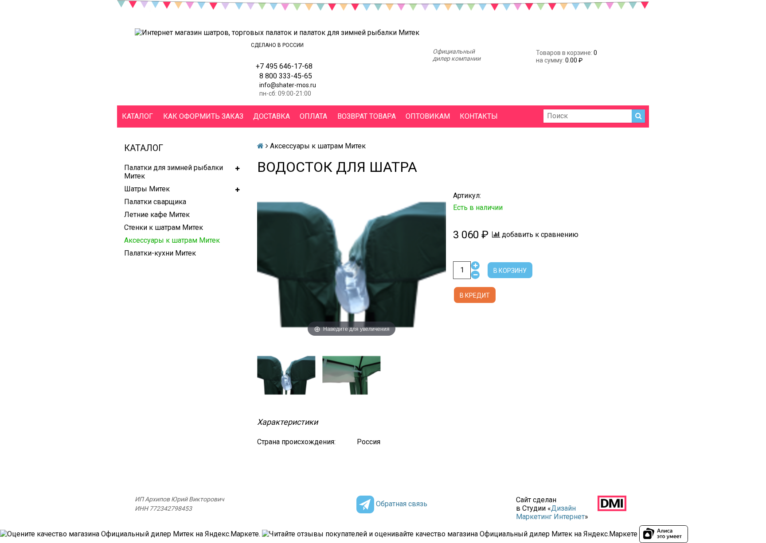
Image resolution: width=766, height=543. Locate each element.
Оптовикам (428, 116)
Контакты (479, 116)
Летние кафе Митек (157, 214)
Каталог (137, 116)
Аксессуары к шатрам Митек (172, 240)
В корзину (510, 270)
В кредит (475, 295)
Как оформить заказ (203, 116)
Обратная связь (401, 504)
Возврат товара (366, 116)
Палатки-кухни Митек (160, 253)
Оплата (313, 116)
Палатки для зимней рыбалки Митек (173, 171)
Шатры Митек (147, 189)
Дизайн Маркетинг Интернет (550, 512)
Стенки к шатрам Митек (163, 227)
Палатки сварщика (155, 202)
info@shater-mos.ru (287, 85)
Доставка (271, 116)
